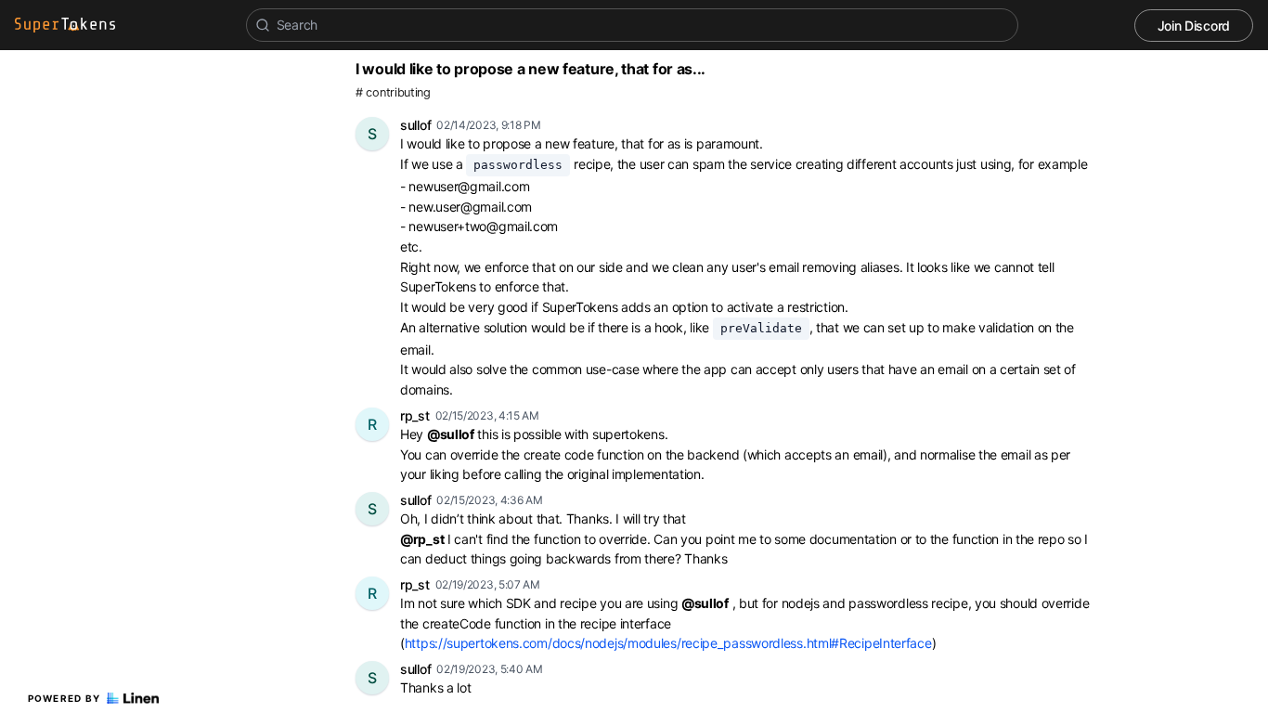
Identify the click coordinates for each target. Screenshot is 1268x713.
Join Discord (1194, 25)
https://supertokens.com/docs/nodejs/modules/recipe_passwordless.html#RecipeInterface (668, 643)
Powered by (64, 698)
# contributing (393, 92)
